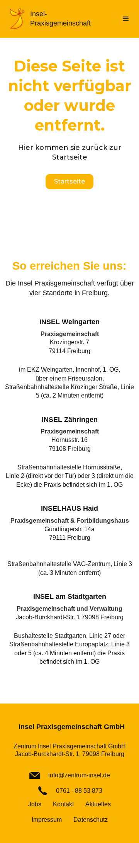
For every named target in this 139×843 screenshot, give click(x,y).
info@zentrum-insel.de (79, 775)
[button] (126, 19)
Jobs (34, 804)
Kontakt (63, 804)
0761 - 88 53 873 (79, 790)
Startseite (69, 181)
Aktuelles (98, 804)
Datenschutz (90, 819)
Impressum (47, 819)
